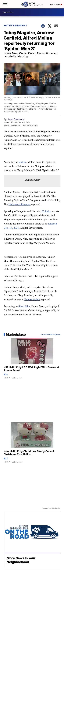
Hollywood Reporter (19, 204)
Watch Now (55, 4)
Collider (46, 211)
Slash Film (24, 306)
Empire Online (32, 299)
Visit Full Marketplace (50, 334)
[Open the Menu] (5, 4)
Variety (22, 162)
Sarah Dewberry (15, 119)
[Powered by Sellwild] (56, 508)
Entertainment (15, 25)
